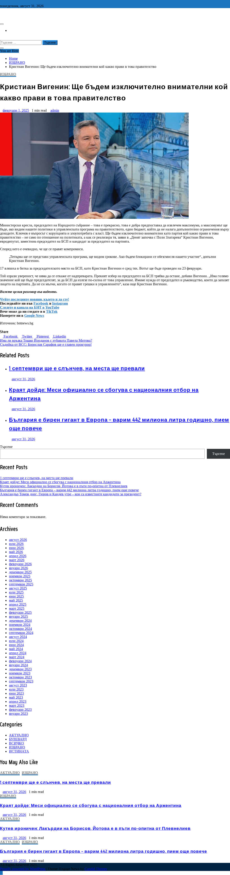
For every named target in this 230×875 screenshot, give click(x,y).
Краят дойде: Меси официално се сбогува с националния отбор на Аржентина (60, 482)
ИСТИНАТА (19, 751)
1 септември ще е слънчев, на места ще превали (77, 368)
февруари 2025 (20, 612)
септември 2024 (21, 633)
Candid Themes (96, 869)
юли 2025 (16, 592)
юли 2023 (16, 689)
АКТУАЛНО (19, 735)
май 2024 (16, 649)
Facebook (40, 303)
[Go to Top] (1, 873)
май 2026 (16, 552)
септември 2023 (21, 681)
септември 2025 (21, 584)
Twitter (27, 336)
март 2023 (16, 705)
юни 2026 (16, 548)
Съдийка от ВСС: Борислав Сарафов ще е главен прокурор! (46, 344)
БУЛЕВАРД (18, 739)
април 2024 (17, 653)
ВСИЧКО (16, 743)
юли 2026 (16, 544)
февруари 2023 (20, 709)
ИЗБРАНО (8, 74)
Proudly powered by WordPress (23, 869)
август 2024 (18, 637)
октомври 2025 (20, 580)
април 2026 (17, 556)
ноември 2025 (19, 576)
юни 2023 (16, 693)
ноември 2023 (19, 673)
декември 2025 (20, 572)
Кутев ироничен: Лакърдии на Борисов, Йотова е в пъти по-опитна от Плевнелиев (63, 486)
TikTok (52, 311)
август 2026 (18, 540)
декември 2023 (20, 669)
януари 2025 (18, 616)
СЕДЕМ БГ (10, 14)
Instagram (60, 303)
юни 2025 (16, 596)
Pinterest (43, 336)
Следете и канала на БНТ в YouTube (29, 307)
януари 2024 (18, 665)
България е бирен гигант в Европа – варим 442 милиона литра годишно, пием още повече (69, 490)
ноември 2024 (19, 625)
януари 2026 (18, 568)
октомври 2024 (20, 629)
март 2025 (16, 608)
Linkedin (59, 336)
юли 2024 (16, 641)
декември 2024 (20, 620)
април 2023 (17, 701)
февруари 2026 (20, 564)
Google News (34, 315)
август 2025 (18, 588)
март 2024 (16, 657)
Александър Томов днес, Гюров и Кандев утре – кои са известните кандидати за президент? (70, 494)
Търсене (6, 447)
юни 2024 (16, 645)
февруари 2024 (20, 661)
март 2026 (16, 560)
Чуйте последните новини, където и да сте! (34, 299)
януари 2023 (18, 714)
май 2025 (16, 600)
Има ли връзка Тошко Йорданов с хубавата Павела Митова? (46, 340)
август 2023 (18, 685)
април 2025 (17, 604)
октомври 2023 (20, 677)
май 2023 (16, 697)
